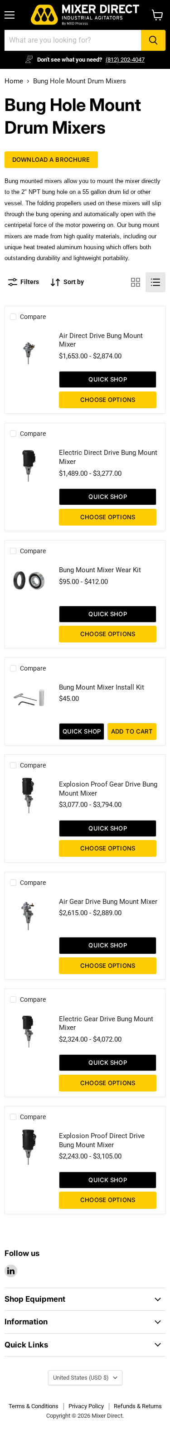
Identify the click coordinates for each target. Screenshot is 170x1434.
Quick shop (107, 379)
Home (14, 81)
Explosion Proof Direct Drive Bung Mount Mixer (102, 1140)
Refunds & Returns (138, 1406)
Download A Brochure (51, 159)
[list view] (155, 282)
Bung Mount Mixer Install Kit (101, 687)
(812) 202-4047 (125, 59)
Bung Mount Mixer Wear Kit (100, 570)
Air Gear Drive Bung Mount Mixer (108, 902)
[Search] (153, 40)
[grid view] (136, 282)
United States (81, 1377)
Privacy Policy (86, 1406)
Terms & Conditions (33, 1406)
